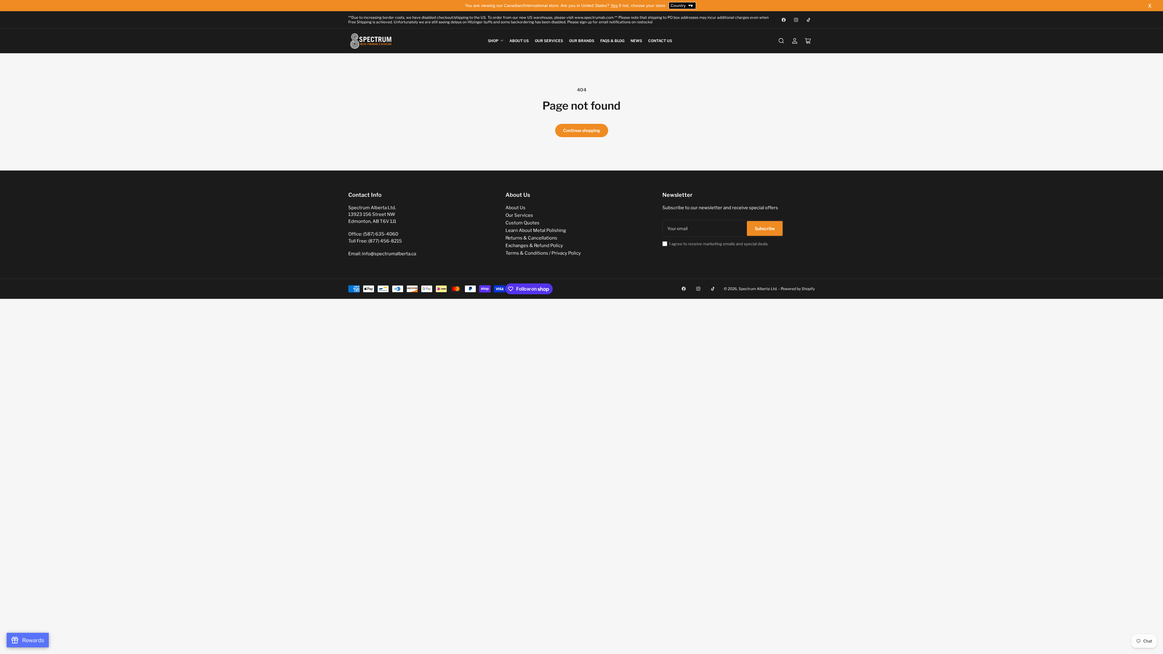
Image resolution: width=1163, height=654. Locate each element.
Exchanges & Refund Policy (534, 245)
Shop (493, 40)
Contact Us (660, 40)
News (636, 40)
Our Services (549, 40)
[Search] (781, 41)
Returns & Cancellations (531, 238)
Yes (614, 5)
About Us (519, 40)
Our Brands (581, 40)
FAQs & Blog (612, 40)
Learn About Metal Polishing (535, 230)
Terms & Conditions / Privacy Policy (543, 253)
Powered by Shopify (798, 288)
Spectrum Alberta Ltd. (758, 288)
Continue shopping (581, 130)
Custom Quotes (522, 223)
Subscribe (765, 228)
